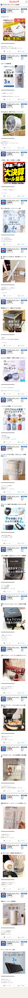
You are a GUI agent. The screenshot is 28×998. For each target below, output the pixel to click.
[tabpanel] (14, 30)
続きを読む (20, 48)
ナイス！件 (8, 51)
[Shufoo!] (14, 1)
